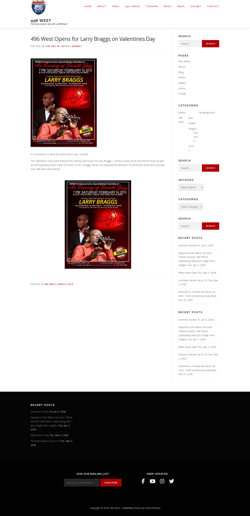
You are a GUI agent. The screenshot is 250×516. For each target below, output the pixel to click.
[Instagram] (162, 481)
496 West (41, 20)
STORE (182, 93)
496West (76, 46)
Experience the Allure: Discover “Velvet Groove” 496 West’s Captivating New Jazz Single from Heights (52, 421)
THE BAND (152, 6)
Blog (181, 72)
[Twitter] (171, 481)
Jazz (70, 284)
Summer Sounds (187, 245)
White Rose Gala (187, 272)
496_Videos (132, 6)
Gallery (195, 6)
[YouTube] (152, 481)
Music (168, 6)
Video (115, 6)
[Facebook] (143, 481)
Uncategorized (207, 112)
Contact (213, 6)
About (101, 6)
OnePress (128, 508)
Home (87, 6)
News (181, 6)
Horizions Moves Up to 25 (192, 280)
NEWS (192, 123)
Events (61, 284)
